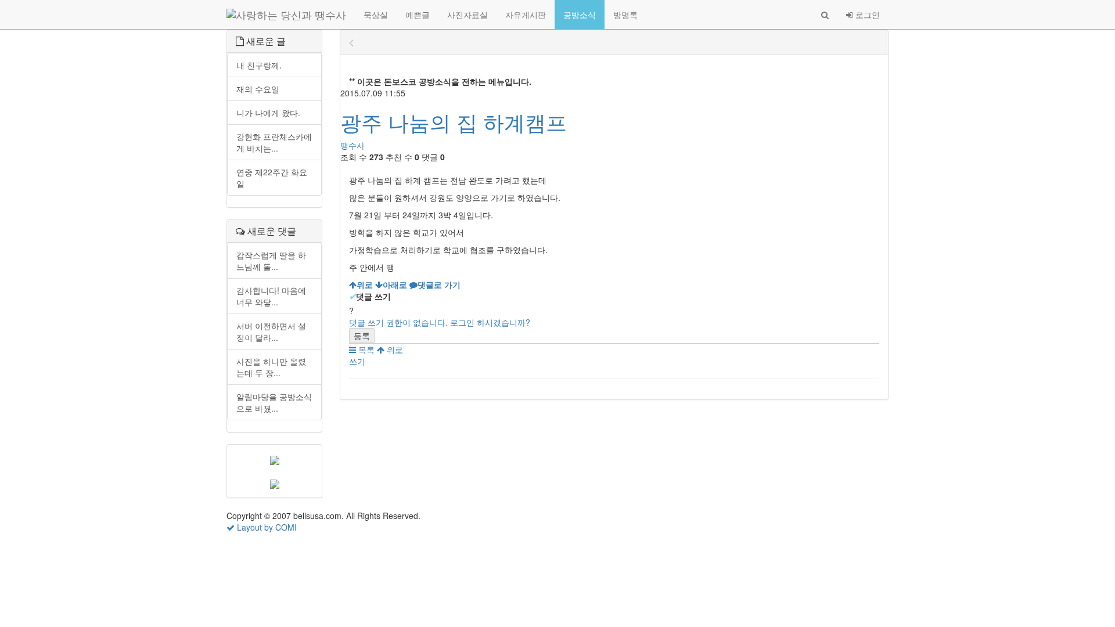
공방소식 (579, 14)
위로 (393, 349)
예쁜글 (417, 14)
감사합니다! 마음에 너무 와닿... (271, 296)
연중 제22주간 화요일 (271, 177)
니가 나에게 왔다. (268, 112)
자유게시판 (525, 14)
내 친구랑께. (259, 65)
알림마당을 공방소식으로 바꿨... (274, 402)
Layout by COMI (266, 527)
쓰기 (357, 361)
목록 (365, 349)
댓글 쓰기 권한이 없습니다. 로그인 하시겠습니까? (439, 322)
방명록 (625, 14)
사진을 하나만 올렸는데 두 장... (271, 367)
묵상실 (376, 14)
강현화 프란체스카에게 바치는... (274, 142)
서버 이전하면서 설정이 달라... (271, 331)
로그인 (866, 14)
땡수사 (352, 145)
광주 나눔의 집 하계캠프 (453, 121)
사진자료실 (467, 14)
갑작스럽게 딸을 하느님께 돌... (271, 260)
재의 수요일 (257, 89)
